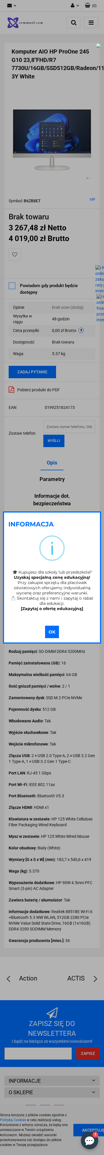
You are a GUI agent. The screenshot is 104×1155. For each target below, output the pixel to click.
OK (52, 632)
